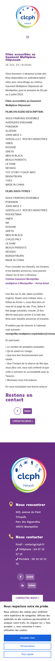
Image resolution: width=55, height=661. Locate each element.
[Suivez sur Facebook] (17, 411)
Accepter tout (27, 638)
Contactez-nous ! (23, 421)
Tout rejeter (27, 654)
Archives (26, 65)
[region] (27, 631)
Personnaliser (27, 646)
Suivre (27, 411)
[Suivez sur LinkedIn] (22, 585)
